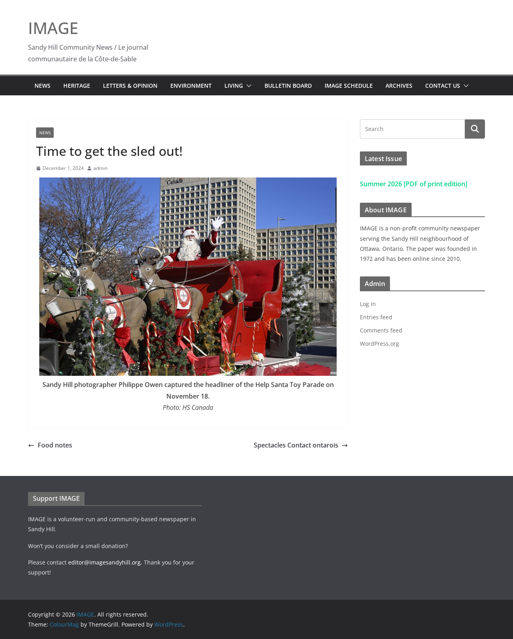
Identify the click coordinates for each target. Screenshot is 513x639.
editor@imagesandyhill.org (104, 562)
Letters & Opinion (130, 85)
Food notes (55, 445)
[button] (247, 85)
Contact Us (442, 85)
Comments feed (381, 330)
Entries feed (376, 317)
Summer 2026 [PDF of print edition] (413, 183)
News (42, 85)
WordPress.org (379, 343)
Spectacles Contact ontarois (296, 445)
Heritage (76, 85)
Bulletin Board (288, 85)
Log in (368, 304)
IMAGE (53, 28)
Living (233, 85)
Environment (191, 85)
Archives (399, 85)
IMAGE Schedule (349, 85)
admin (100, 168)
